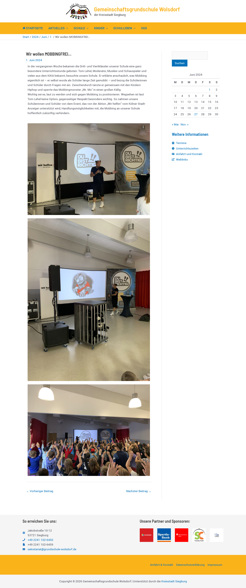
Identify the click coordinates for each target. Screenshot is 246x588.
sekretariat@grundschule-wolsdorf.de (52, 549)
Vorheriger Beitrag (39, 491)
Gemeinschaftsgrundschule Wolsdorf (137, 9)
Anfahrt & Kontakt (161, 565)
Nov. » (184, 124)
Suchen (180, 63)
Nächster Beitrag (138, 491)
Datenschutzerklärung (190, 565)
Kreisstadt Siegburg (174, 581)
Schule (79, 28)
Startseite (34, 28)
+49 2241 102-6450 (40, 540)
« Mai (175, 124)
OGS (144, 28)
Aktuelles (56, 28)
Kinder (99, 28)
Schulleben (122, 28)
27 (196, 114)
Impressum (215, 565)
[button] (66, 28)
